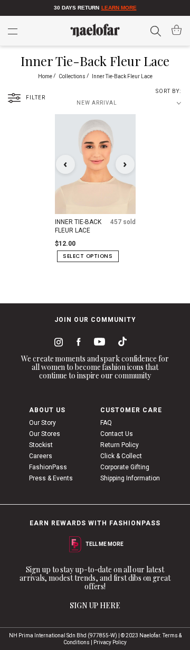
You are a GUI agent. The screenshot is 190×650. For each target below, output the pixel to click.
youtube (98, 344)
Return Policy (119, 445)
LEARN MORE (119, 8)
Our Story (42, 422)
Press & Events (51, 478)
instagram (56, 343)
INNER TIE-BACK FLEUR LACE (78, 226)
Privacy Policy (110, 642)
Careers (40, 456)
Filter (35, 97)
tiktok (119, 343)
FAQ (106, 422)
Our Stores (44, 434)
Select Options (87, 256)
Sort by (167, 91)
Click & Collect (121, 456)
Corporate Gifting (124, 467)
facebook (76, 343)
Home (45, 76)
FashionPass (48, 467)
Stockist (41, 445)
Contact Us (116, 434)
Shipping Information (130, 478)
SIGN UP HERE (95, 605)
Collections (73, 76)
